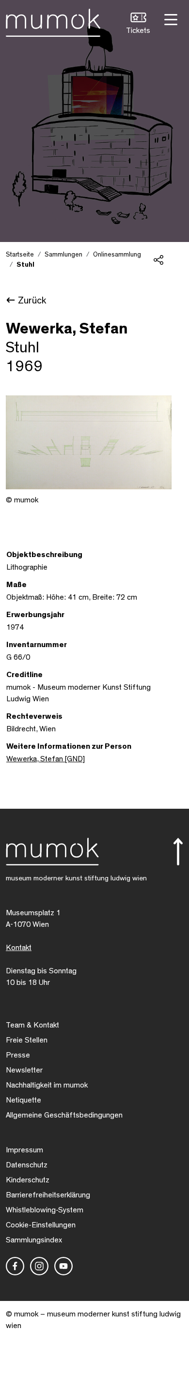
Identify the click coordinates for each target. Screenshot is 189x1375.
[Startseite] (53, 21)
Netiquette (23, 1100)
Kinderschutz (27, 1180)
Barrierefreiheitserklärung (48, 1195)
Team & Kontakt (32, 1025)
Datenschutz (26, 1165)
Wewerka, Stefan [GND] (45, 759)
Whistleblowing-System (44, 1210)
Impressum (24, 1150)
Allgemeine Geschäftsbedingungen (64, 1115)
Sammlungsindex (34, 1240)
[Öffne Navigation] (169, 19)
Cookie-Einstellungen (41, 1225)
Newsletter (24, 1070)
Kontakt (19, 948)
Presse (18, 1055)
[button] (138, 24)
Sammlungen (63, 254)
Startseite (20, 254)
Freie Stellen (26, 1040)
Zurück (32, 300)
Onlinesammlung (117, 254)
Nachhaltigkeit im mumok (47, 1085)
